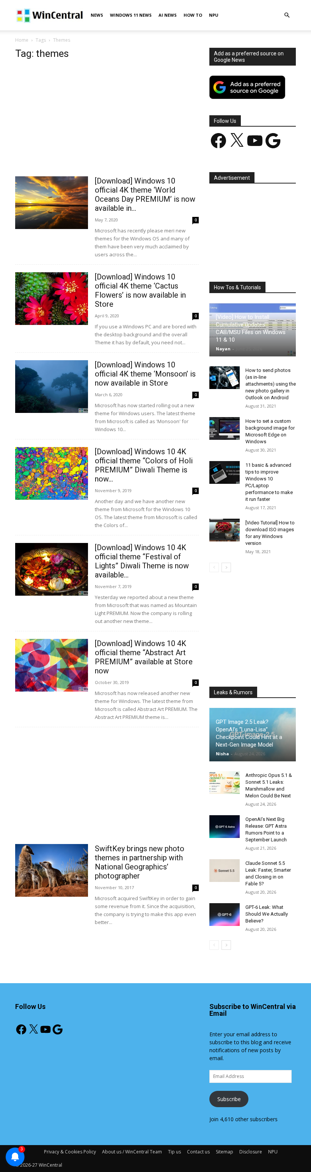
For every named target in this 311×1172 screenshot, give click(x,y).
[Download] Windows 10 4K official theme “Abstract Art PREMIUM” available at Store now (144, 657)
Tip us (174, 1151)
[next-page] (226, 567)
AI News (168, 15)
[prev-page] (214, 567)
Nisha (222, 753)
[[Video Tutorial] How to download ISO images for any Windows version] (224, 530)
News (97, 15)
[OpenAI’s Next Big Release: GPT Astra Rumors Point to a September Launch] (224, 826)
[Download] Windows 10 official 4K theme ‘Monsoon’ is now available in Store (145, 374)
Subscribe (229, 1099)
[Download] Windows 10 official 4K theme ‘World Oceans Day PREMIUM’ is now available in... (145, 194)
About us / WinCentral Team (132, 1151)
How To (193, 15)
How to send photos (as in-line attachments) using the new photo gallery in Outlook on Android (270, 383)
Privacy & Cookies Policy (70, 1151)
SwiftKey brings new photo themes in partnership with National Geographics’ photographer (139, 862)
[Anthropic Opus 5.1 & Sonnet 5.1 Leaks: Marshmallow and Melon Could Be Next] (224, 782)
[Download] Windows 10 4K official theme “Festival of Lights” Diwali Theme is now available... (142, 561)
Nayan (223, 348)
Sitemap (224, 1151)
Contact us (198, 1151)
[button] (287, 15)
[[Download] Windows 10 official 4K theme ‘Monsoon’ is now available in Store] (51, 386)
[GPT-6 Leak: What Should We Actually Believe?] (224, 914)
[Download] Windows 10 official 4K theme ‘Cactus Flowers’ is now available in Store (140, 290)
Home (21, 40)
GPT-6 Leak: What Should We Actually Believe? (266, 914)
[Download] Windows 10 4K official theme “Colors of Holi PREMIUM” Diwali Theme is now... (144, 465)
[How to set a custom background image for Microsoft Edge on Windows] (224, 428)
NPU (213, 15)
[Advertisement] (107, 120)
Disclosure (250, 1151)
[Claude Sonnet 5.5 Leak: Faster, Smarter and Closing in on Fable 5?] (224, 870)
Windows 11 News (131, 15)
